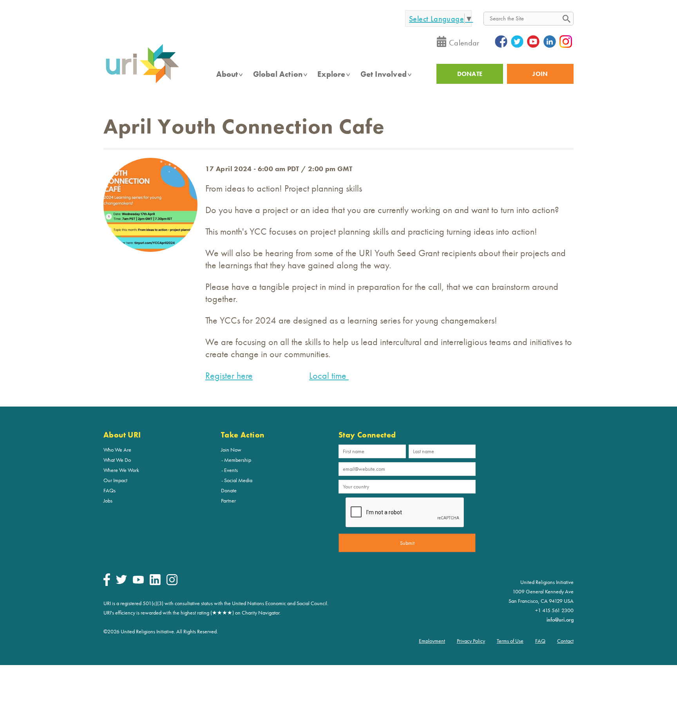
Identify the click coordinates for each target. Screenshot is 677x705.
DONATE (470, 74)
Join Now (231, 449)
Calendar (464, 43)
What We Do (117, 459)
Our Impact (115, 480)
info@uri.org (560, 619)
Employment (432, 640)
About (227, 74)
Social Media (238, 480)
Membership (237, 459)
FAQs (109, 490)
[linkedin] (155, 583)
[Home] (142, 83)
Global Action (278, 74)
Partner (228, 500)
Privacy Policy (471, 640)
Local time (329, 375)
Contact (565, 640)
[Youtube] (138, 581)
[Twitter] (121, 582)
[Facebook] (106, 584)
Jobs (107, 500)
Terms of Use (510, 640)
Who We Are (117, 449)
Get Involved (383, 74)
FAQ (540, 640)
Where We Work (121, 470)
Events (231, 470)
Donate (229, 490)
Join (540, 74)
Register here (229, 375)
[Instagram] (172, 583)
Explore (331, 74)
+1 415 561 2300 (554, 610)
